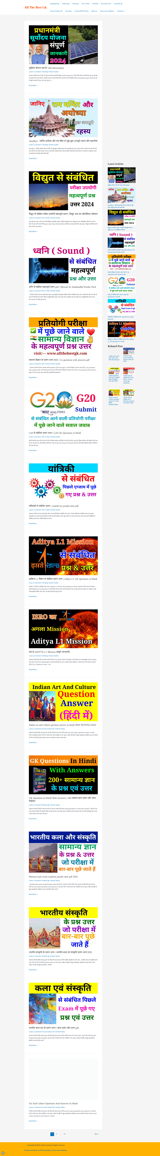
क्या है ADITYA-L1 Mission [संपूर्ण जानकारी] (49, 652)
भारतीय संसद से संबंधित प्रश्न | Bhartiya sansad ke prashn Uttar (128, 400)
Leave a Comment (35, 72)
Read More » (33, 85)
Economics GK (106, 3)
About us (94, 11)
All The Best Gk (35, 7)
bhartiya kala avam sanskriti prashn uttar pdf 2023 (53, 876)
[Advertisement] (122, 92)
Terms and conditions (107, 11)
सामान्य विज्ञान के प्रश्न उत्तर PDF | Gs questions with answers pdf (59, 360)
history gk (75, 3)
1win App (68, 11)
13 (64, 1134)
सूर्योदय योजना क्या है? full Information (46, 68)
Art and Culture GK (56, 11)
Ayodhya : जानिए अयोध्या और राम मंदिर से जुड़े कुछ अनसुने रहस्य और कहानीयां (63, 141)
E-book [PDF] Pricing (81, 11)
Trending (95, 3)
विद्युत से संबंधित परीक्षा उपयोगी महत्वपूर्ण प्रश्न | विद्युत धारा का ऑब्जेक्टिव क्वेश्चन (63, 214)
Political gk (65, 3)
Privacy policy (46, 1150)
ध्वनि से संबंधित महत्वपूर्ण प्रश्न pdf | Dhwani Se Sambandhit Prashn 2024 (62, 287)
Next (97, 1134)
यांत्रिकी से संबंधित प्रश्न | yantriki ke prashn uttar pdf (54, 506)
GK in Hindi (85, 3)
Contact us (120, 11)
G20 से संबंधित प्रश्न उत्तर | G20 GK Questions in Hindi (55, 433)
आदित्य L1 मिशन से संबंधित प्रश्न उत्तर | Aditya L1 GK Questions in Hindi (63, 579)
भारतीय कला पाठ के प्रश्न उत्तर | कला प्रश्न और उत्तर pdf (54, 1028)
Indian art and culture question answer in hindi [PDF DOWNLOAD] (62, 725)
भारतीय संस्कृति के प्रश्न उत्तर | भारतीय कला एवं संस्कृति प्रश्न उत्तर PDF (60, 952)
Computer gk (118, 3)
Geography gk (54, 3)
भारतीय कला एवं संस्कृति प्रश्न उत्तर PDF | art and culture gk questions (128, 379)
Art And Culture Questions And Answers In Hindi (53, 1103)
